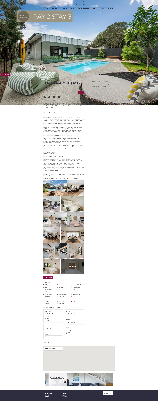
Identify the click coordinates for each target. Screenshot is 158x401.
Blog (72, 8)
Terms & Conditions (49, 397)
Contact (110, 8)
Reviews (95, 8)
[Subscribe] (65, 382)
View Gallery (6, 74)
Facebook (64, 396)
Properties (55, 8)
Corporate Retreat (83, 8)
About (102, 8)
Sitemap (47, 396)
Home (46, 8)
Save (82, 92)
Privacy (47, 395)
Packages (65, 8)
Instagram (64, 397)
